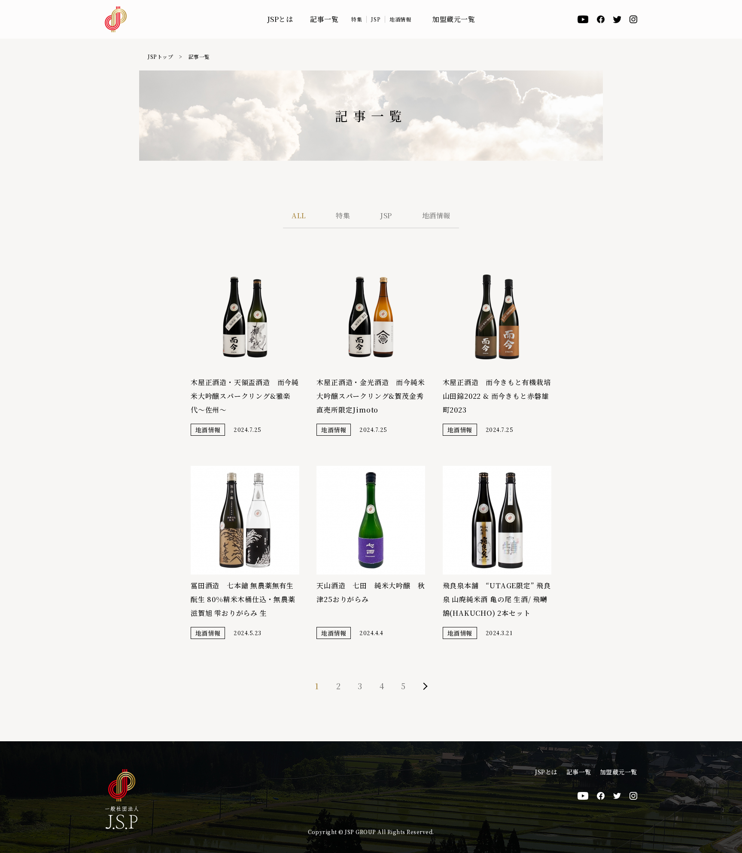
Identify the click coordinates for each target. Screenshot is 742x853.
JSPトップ (160, 56)
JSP (375, 19)
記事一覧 (324, 19)
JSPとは (280, 19)
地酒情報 (400, 19)
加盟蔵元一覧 (453, 19)
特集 (356, 19)
